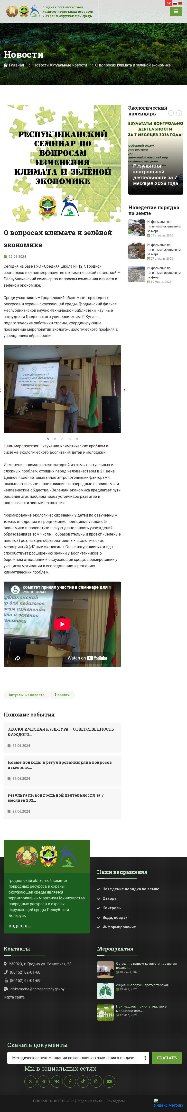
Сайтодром (115, 1101)
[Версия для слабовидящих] (168, 3)
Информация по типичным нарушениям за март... (164, 226)
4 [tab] (69, 439)
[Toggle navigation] (176, 11)
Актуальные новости (68, 65)
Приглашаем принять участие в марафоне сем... (141, 1008)
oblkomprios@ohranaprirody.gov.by (37, 989)
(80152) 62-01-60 (25, 972)
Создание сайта (89, 1101)
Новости (41, 65)
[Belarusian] (180, 2)
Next (124, 390)
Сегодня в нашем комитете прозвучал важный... (146, 965)
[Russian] (175, 2)
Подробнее (20, 926)
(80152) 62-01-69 (25, 980)
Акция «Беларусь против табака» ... (144, 984)
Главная (16, 65)
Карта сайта (14, 997)
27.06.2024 (17, 257)
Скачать (167, 1057)
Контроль (112, 908)
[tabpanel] (62, 389)
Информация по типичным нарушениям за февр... (164, 273)
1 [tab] (47, 439)
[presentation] (171, 113)
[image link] (62, 389)
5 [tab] (77, 439)
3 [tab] (62, 439)
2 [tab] (55, 439)
